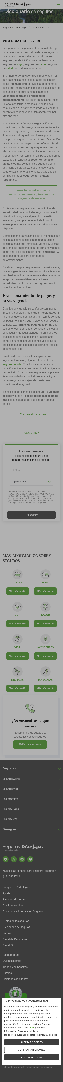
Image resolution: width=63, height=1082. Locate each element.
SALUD (45, 614)
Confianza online (13, 905)
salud (9, 68)
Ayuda (6, 893)
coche (42, 64)
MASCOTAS (45, 679)
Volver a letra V (31, 432)
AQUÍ (31, 1027)
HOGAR (17, 614)
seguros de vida (12, 364)
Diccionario (38, 27)
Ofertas (7, 933)
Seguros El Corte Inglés (15, 27)
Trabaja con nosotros (15, 967)
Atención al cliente (14, 899)
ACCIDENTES (45, 647)
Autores (7, 973)
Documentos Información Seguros (23, 911)
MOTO (45, 582)
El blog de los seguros (16, 921)
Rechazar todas (31, 1057)
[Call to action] (6, 859)
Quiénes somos (12, 960)
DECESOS (17, 679)
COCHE (17, 582)
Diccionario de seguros (16, 927)
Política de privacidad (13, 1067)
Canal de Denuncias (15, 939)
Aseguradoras (11, 954)
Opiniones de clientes (15, 979)
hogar (19, 64)
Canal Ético (9, 945)
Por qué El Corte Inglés (16, 887)
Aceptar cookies (31, 1042)
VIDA (17, 647)
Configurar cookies (31, 1049)
